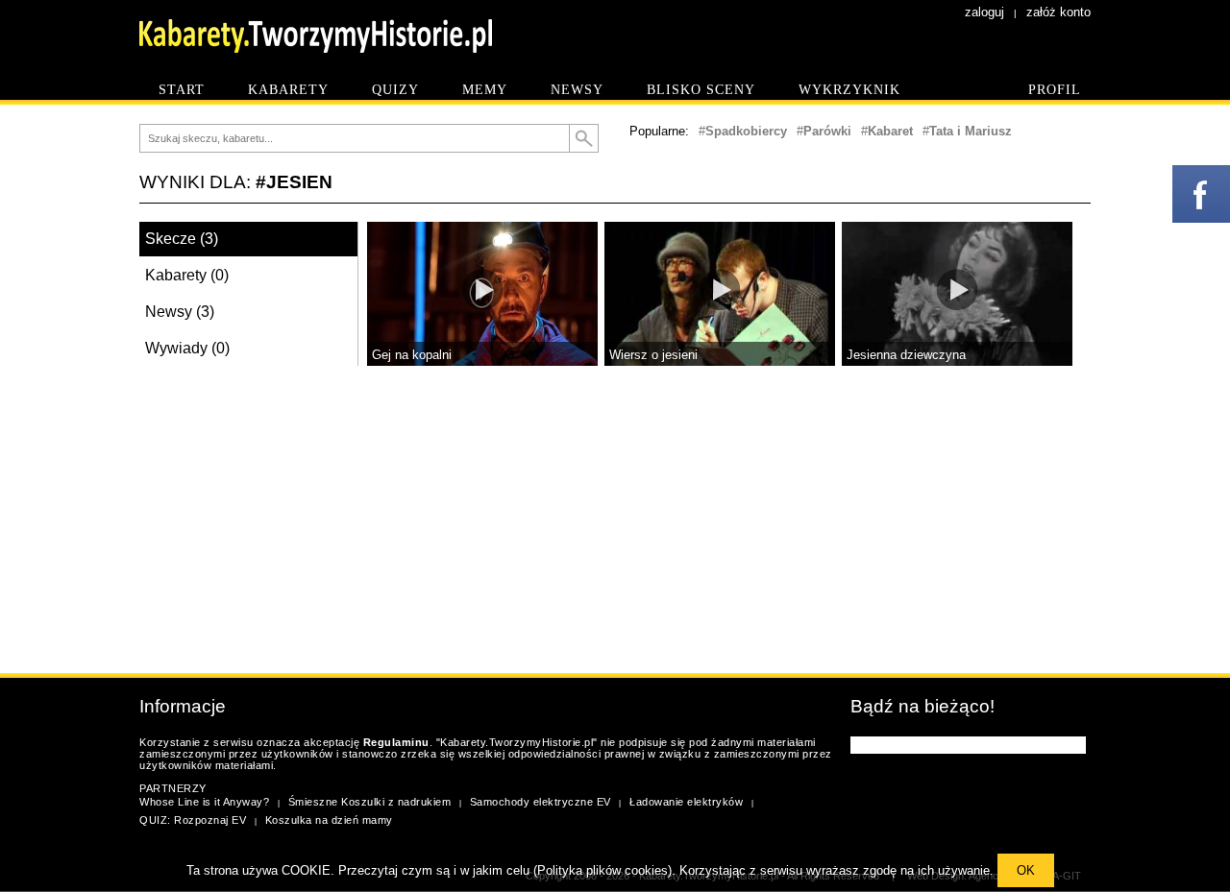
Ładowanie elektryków (686, 802)
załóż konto (1058, 12)
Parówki (827, 131)
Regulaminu (396, 742)
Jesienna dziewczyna (906, 355)
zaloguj (984, 12)
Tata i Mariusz (970, 131)
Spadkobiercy (746, 131)
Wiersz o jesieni (653, 355)
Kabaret (890, 131)
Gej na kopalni (412, 355)
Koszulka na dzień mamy (329, 820)
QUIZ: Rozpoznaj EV (192, 820)
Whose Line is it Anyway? (204, 802)
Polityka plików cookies (602, 870)
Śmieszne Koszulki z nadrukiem (370, 802)
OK (1026, 870)
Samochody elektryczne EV (540, 802)
